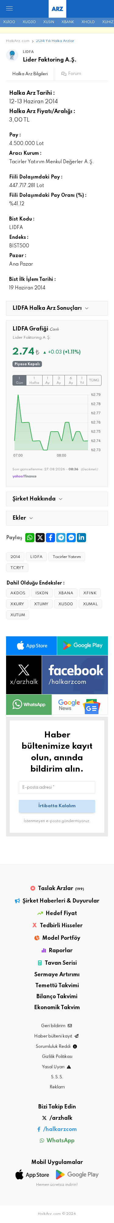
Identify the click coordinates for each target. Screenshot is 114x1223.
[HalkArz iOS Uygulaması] (31, 645)
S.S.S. (57, 1077)
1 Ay (47, 380)
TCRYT (17, 568)
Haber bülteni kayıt (53, 1036)
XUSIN (48, 22)
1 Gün (19, 380)
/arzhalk (60, 1118)
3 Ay (59, 380)
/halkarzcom (59, 1129)
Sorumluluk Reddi (53, 1046)
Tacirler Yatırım (67, 557)
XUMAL (90, 604)
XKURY (17, 604)
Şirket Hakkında (34, 499)
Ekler (19, 518)
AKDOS (17, 593)
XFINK (89, 593)
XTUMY (41, 604)
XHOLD (88, 22)
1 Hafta (34, 380)
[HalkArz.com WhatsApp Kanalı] (29, 705)
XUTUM (17, 615)
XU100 (9, 22)
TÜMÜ (94, 380)
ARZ (57, 9)
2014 (15, 557)
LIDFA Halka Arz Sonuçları (47, 308)
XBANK (67, 22)
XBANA (65, 593)
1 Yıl (82, 380)
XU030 (29, 22)
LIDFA (36, 557)
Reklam (57, 1087)
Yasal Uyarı (53, 1067)
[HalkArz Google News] (80, 705)
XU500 (65, 604)
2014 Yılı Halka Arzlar (55, 41)
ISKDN (41, 593)
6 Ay (71, 380)
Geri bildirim (53, 1026)
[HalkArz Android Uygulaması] (82, 645)
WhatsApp (60, 1140)
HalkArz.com (17, 41)
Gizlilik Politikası (57, 1057)
